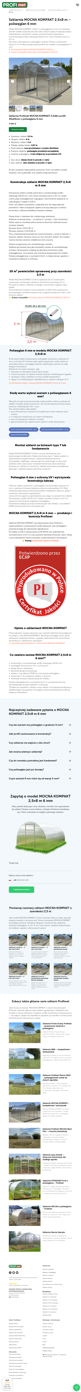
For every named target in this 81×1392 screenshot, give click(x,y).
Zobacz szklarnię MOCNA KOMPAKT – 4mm (23, 429)
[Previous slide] (12, 81)
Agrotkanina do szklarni (15, 1378)
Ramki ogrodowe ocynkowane (17, 1372)
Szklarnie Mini (13, 1344)
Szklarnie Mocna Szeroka (16, 1332)
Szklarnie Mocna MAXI (15, 1347)
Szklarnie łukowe (47, 1287)
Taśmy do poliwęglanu (15, 1366)
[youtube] (17, 1272)
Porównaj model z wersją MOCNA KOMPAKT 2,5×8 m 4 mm (39, 383)
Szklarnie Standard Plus (15, 1329)
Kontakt (45, 1335)
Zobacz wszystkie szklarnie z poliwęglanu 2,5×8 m (34, 52)
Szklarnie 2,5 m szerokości (50, 1300)
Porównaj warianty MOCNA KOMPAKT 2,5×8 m (32, 49)
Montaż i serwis (47, 1326)
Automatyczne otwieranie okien (18, 1363)
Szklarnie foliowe (47, 1278)
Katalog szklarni (47, 1315)
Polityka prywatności (48, 1347)
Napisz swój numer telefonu (21, 875)
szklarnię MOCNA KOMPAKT (19, 435)
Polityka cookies (47, 1351)
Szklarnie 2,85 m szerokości (50, 1303)
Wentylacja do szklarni (15, 1357)
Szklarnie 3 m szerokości (50, 1306)
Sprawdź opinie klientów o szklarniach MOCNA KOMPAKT (38, 643)
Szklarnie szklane (47, 1281)
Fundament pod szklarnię (16, 1375)
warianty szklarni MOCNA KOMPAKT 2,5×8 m (49, 297)
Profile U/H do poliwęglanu (16, 1369)
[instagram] (13, 1272)
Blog (44, 1344)
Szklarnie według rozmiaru (50, 1294)
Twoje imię (13, 863)
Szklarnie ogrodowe (48, 1269)
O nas (44, 1338)
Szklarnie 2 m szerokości (50, 1297)
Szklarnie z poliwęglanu (49, 1272)
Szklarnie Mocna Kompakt (16, 1326)
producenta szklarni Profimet (45, 541)
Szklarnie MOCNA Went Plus (17, 1335)
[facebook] (10, 1272)
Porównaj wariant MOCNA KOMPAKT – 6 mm (55, 429)
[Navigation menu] (77, 5)
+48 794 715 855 (47, 1356)
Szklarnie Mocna (13, 1323)
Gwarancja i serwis (48, 1332)
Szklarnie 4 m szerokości (50, 1312)
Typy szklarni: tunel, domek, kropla (52, 1284)
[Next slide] (68, 81)
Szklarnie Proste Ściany (15, 1338)
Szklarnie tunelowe (48, 1275)
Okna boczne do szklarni (16, 1360)
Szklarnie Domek (13, 1341)
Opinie (45, 1341)
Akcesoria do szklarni (15, 1354)
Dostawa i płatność (48, 1323)
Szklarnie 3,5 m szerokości (50, 1309)
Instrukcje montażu (48, 1329)
